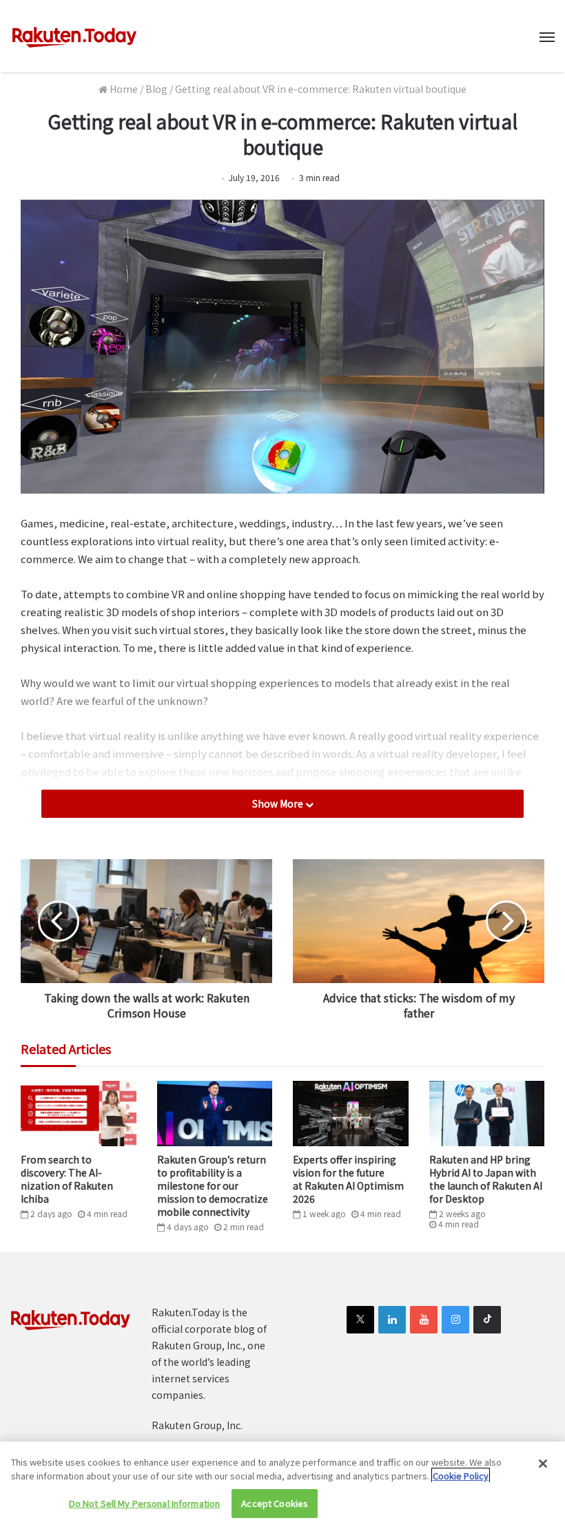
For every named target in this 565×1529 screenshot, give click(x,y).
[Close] (543, 1463)
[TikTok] (487, 1319)
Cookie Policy (461, 1475)
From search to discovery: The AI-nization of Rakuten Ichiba (67, 1178)
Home (122, 89)
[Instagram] (455, 1319)
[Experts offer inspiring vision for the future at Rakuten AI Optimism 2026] (351, 1113)
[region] (282, 1485)
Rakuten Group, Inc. (197, 1425)
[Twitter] (360, 1319)
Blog (156, 89)
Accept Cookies (274, 1503)
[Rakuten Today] (74, 36)
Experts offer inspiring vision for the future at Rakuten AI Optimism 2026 (348, 1178)
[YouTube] (424, 1319)
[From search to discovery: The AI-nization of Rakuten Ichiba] (78, 1113)
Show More (278, 803)
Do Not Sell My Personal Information (144, 1503)
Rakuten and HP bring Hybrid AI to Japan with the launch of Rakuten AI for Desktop (485, 1178)
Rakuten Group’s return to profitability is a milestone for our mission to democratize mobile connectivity (212, 1185)
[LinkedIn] (392, 1319)
